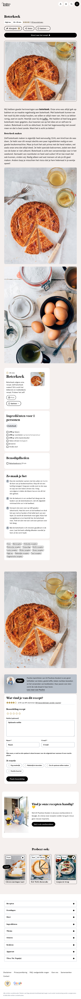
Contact (6, 976)
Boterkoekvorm (15, 463)
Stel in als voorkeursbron (44, 824)
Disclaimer (7, 972)
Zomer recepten (38, 550)
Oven (9, 544)
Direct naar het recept (39, 35)
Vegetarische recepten (14, 556)
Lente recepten (12, 550)
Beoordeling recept (15, 709)
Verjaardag (26, 547)
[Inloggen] (60, 4)
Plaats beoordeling (17, 779)
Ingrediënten (12, 924)
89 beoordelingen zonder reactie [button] (48, 703)
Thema (9, 931)
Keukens (10, 945)
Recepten (10, 904)
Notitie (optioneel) (12, 718)
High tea (10, 553)
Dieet (9, 917)
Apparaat (10, 952)
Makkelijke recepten (22, 553)
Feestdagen (11, 910)
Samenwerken (66, 972)
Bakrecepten (17, 544)
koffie (45, 118)
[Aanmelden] (66, 4)
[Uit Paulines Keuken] (6, 4)
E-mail (44, 740)
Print (12, 397)
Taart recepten (36, 553)
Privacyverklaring (20, 972)
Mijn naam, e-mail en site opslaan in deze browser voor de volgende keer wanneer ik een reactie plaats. (39, 754)
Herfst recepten (38, 547)
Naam (8, 740)
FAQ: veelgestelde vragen (39, 972)
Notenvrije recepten (13, 547)
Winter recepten (25, 550)
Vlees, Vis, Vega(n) (14, 958)
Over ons (54, 972)
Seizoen (10, 938)
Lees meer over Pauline (36, 690)
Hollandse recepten (30, 544)
